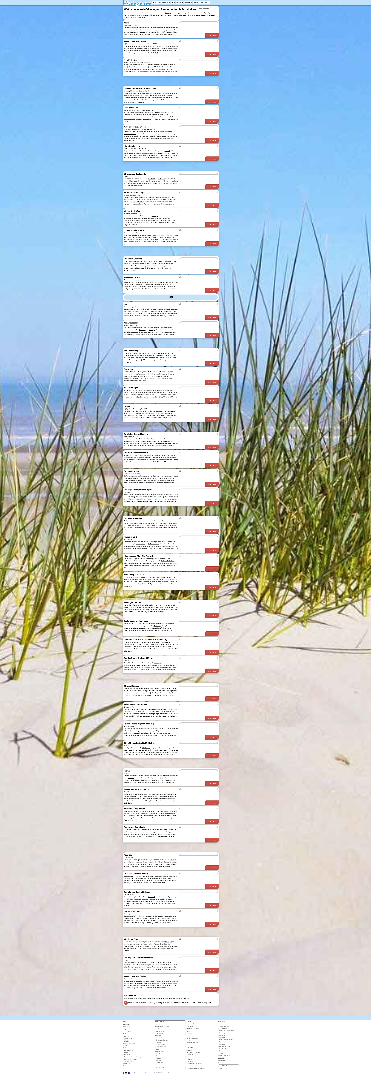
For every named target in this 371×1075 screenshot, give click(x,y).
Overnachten (166, 2)
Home (125, 1021)
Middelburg (170, 235)
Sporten (157, 1053)
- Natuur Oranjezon (224, 1026)
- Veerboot (190, 1036)
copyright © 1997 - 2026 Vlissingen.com (158, 1072)
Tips (124, 1029)
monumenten (185, 1003)
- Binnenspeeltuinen (161, 1040)
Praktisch (196, 2)
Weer (205, 2)
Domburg (127, 114)
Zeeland (142, 46)
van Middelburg (168, 561)
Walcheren (221, 1021)
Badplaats (126, 1027)
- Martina (126, 1041)
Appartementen (128, 1039)
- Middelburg (222, 1044)
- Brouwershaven (192, 1057)
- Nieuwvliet (222, 1048)
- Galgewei (126, 1054)
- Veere (220, 1024)
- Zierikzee (189, 1061)
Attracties (158, 1035)
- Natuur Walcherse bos (225, 1039)
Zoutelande (162, 155)
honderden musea (130, 134)
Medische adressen (192, 1038)
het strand (151, 179)
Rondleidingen (159, 1051)
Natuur (157, 1049)
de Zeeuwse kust (136, 119)
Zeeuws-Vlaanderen (224, 1046)
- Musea (157, 1029)
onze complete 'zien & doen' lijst (145, 1003)
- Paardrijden (159, 1062)
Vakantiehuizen (128, 1050)
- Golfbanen (159, 1065)
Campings (126, 1045)
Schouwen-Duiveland (193, 1052)
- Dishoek (221, 1042)
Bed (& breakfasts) (129, 1043)
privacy (146, 1072)
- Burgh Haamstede (192, 1066)
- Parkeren (189, 1033)
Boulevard (153, 374)
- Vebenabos (127, 1061)
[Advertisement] (233, 50)
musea (170, 138)
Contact (220, 1068)
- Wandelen (158, 1060)
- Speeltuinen (159, 1038)
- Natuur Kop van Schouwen (195, 1068)
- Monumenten (159, 1031)
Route (188, 1031)
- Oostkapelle (222, 1028)
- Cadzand (221, 1053)
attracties (131, 778)
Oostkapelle (142, 155)
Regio (201, 2)
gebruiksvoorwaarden (138, 1072)
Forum (188, 1040)
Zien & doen (179, 2)
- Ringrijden (190, 1026)
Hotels (125, 1048)
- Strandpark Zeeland (130, 1059)
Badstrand (142, 330)
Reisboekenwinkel (192, 1042)
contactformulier (183, 998)
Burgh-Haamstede (130, 155)
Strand (173, 2)
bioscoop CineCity (151, 69)
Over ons (221, 1063)
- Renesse (189, 1054)
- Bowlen (158, 1042)
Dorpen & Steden (160, 1047)
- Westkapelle (222, 1035)
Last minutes (127, 1066)
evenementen (140, 544)
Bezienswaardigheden (162, 1026)
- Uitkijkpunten (159, 1033)
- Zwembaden (159, 1056)
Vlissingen (158, 2)
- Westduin (126, 1063)
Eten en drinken (160, 1067)
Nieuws (188, 1045)
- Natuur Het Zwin (224, 1055)
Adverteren (221, 1060)
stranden (127, 185)
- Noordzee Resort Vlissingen (132, 1057)
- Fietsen (158, 1058)
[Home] (153, 2)
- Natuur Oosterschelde (194, 1063)
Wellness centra (160, 1044)
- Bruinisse (189, 1059)
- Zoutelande (222, 1037)
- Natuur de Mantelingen (226, 1030)
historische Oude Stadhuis (167, 918)
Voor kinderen (127, 1031)
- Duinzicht (126, 1052)
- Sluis (220, 1051)
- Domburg (221, 1033)
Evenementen (188, 2)
